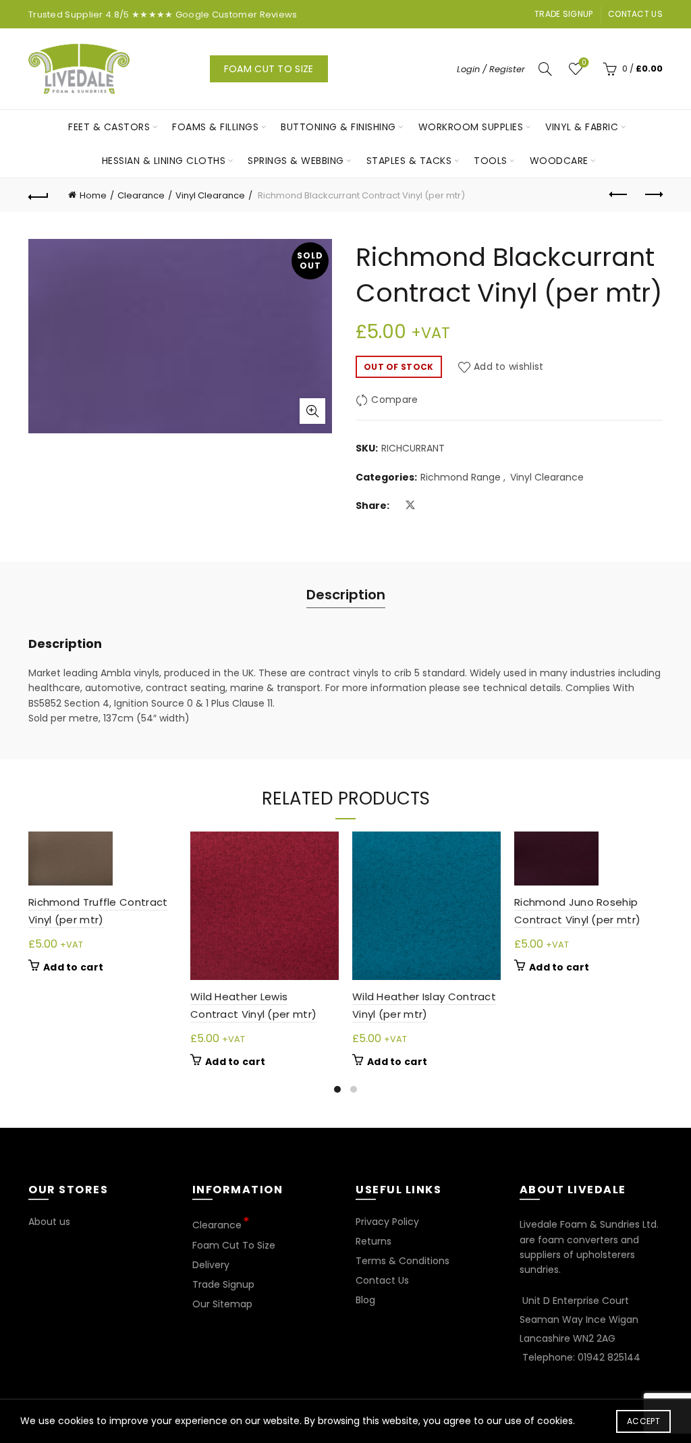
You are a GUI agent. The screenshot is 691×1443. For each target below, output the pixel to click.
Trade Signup (563, 14)
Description (345, 594)
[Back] (38, 195)
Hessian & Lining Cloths (164, 160)
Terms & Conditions (402, 1261)
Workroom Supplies (471, 127)
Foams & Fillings (215, 127)
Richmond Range (460, 477)
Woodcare (559, 160)
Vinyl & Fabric (581, 127)
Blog (365, 1300)
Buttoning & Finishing (338, 127)
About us (49, 1221)
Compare (394, 400)
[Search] (545, 69)
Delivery (210, 1265)
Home (93, 195)
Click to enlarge (312, 411)
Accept (643, 1421)
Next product (652, 195)
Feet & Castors (109, 127)
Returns (373, 1241)
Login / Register (491, 69)
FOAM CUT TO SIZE (269, 69)
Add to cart (73, 967)
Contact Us (635, 14)
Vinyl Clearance (210, 195)
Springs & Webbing (296, 160)
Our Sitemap (222, 1304)
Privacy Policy (387, 1221)
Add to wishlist (509, 366)
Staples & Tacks (409, 160)
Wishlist (584, 63)
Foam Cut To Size (233, 1245)
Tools (490, 160)
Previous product (619, 195)
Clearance (141, 195)
